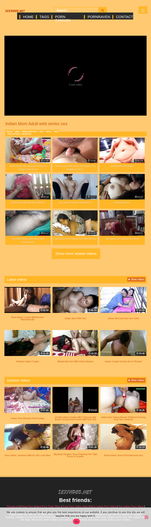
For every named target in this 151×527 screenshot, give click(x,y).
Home (28, 17)
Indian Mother (29, 132)
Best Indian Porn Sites (103, 506)
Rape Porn (27, 506)
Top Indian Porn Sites (130, 506)
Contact (124, 17)
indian (9, 132)
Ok (76, 521)
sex (41, 132)
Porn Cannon (63, 17)
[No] (146, 517)
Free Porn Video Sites (75, 506)
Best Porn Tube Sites (48, 506)
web (56, 132)
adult (49, 132)
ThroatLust (12, 506)
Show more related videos (76, 253)
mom (17, 132)
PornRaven (99, 17)
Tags (44, 17)
